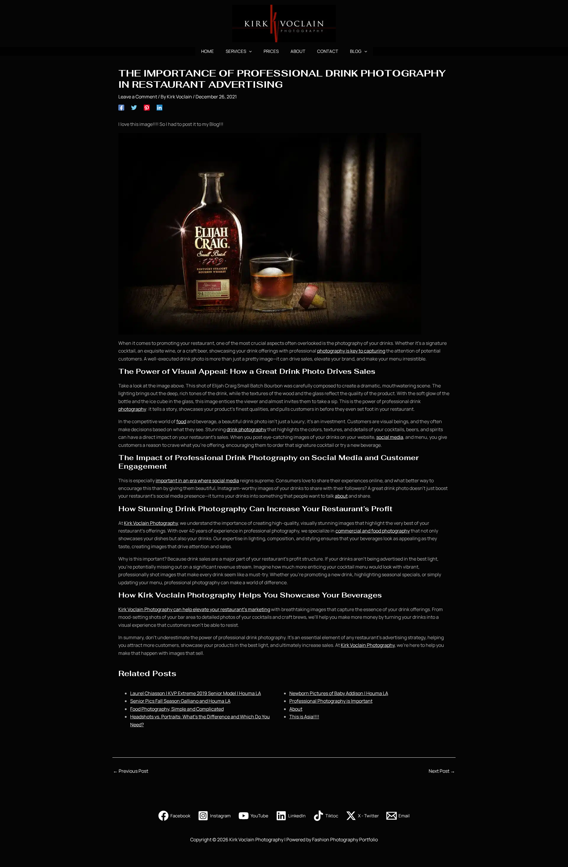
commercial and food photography (372, 530)
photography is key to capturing (351, 351)
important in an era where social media (197, 480)
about (341, 496)
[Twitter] (134, 107)
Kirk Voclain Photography (151, 523)
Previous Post (130, 771)
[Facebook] (121, 107)
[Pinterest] (147, 107)
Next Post (442, 771)
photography (132, 409)
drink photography (246, 429)
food (181, 421)
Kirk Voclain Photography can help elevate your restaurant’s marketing (194, 609)
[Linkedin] (159, 107)
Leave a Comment (137, 96)
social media (389, 437)
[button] (249, 51)
